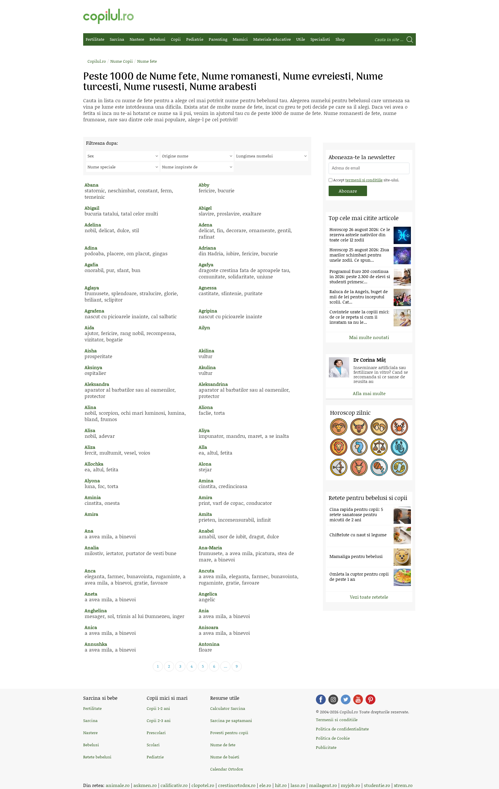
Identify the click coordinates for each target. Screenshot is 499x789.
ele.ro (265, 785)
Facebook (321, 699)
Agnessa (208, 287)
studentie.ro (377, 785)
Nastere (137, 39)
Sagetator (338, 467)
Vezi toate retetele (369, 596)
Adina (91, 247)
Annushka (96, 644)
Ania (204, 610)
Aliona (206, 407)
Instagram (333, 699)
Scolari (153, 745)
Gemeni (379, 427)
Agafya (206, 264)
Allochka (94, 463)
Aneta (91, 593)
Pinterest (370, 699)
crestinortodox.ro (237, 785)
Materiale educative (272, 39)
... (225, 666)
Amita (205, 514)
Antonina (209, 644)
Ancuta (206, 570)
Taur (359, 427)
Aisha (91, 350)
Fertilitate (95, 39)
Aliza (90, 447)
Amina (206, 480)
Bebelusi (157, 39)
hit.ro (281, 785)
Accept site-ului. (365, 180)
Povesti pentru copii (229, 733)
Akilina (206, 350)
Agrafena (94, 310)
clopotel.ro (202, 785)
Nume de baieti (224, 757)
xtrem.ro (403, 785)
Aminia (93, 497)
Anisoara (208, 627)
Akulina (207, 367)
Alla (203, 447)
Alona (205, 463)
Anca (90, 570)
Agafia (91, 264)
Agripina (208, 310)
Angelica (208, 593)
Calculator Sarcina (227, 708)
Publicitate (326, 747)
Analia (92, 547)
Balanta (379, 447)
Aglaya (92, 287)
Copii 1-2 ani (158, 708)
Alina (90, 407)
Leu (338, 447)
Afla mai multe (369, 393)
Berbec (338, 427)
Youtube (358, 699)
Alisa (90, 430)
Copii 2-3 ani (159, 720)
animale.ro (118, 785)
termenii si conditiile (364, 180)
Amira (205, 497)
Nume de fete (222, 745)
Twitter (346, 699)
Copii (176, 39)
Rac (399, 427)
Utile (300, 39)
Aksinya (93, 367)
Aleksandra (97, 384)
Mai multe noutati (369, 337)
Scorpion (399, 447)
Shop (340, 39)
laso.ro (298, 785)
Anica (91, 627)
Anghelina (96, 610)
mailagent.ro (323, 785)
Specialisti (320, 39)
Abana (91, 184)
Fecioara (359, 447)
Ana (89, 530)
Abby (204, 184)
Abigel (205, 207)
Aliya (204, 430)
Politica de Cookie (333, 738)
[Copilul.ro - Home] (108, 16)
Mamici (240, 39)
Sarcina (117, 39)
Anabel (206, 530)
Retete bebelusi (97, 757)
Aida (89, 327)
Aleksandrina (213, 384)
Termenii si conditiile (337, 720)
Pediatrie (194, 39)
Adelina (93, 224)
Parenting (218, 39)
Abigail (92, 207)
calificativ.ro (174, 785)
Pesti (399, 467)
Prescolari (156, 733)
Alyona (92, 480)
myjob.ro (350, 785)
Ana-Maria (210, 547)
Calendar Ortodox (226, 769)
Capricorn (359, 467)
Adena (205, 224)
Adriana (207, 247)
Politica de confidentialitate (342, 729)
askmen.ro (145, 785)
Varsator (379, 467)
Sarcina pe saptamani (231, 720)
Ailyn (204, 327)
